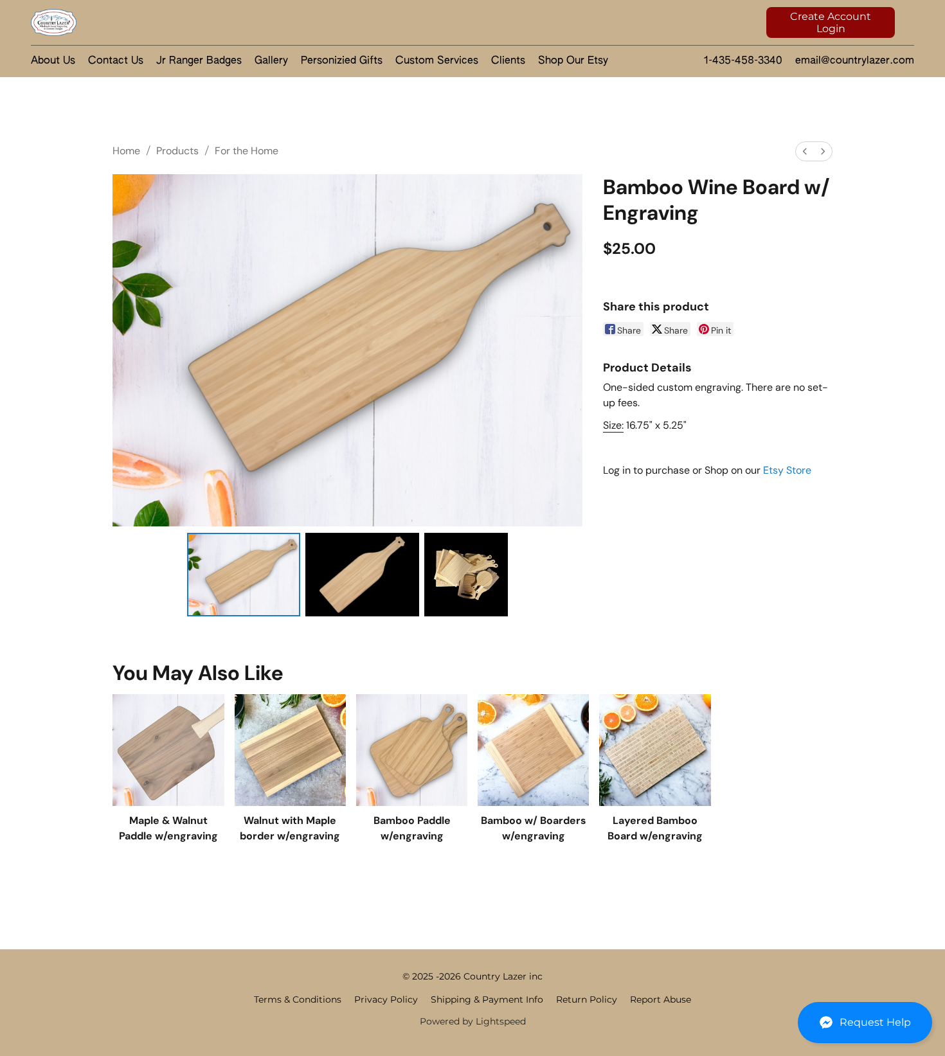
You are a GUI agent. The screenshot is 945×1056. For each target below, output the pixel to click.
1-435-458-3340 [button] (743, 61)
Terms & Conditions (297, 999)
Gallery (271, 61)
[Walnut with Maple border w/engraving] (290, 749)
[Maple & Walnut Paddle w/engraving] (168, 749)
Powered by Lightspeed (473, 1021)
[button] (865, 1022)
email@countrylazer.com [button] (854, 61)
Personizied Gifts (341, 61)
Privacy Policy (386, 999)
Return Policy (586, 999)
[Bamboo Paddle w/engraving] (411, 749)
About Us (53, 61)
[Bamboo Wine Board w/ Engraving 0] (244, 574)
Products (177, 150)
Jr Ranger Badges (199, 61)
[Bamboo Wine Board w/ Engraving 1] (362, 574)
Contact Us (115, 61)
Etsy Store (787, 470)
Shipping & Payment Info (487, 999)
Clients (508, 61)
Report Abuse (660, 999)
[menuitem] (805, 151)
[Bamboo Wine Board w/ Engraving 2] (466, 574)
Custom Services (436, 61)
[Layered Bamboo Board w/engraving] (654, 749)
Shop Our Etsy (573, 61)
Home (126, 150)
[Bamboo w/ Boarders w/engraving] (533, 749)
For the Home (246, 150)
